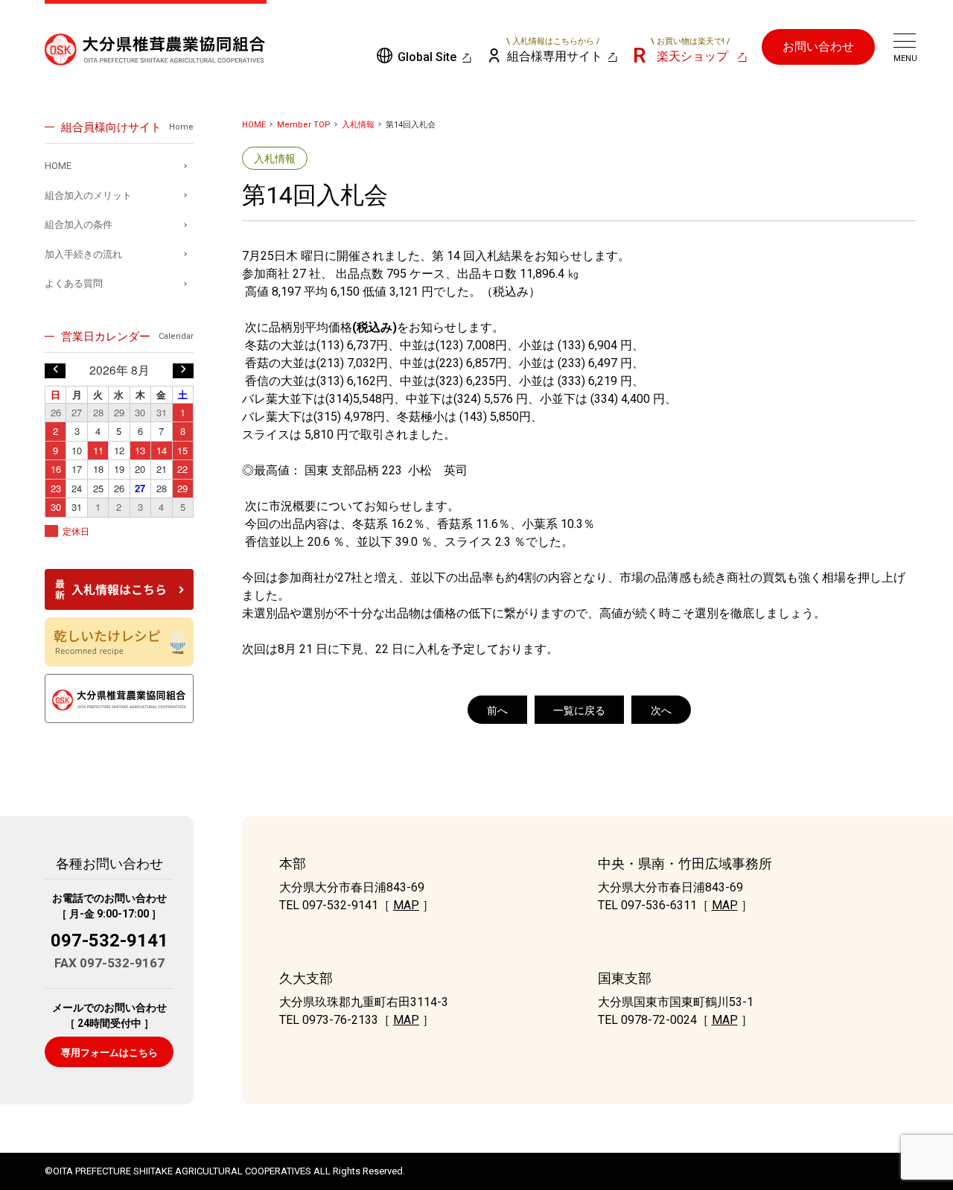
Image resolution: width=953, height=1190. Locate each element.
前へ (497, 710)
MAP (406, 905)
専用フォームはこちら (109, 1052)
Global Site (427, 57)
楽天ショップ (690, 50)
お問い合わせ (818, 46)
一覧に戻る (579, 710)
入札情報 (358, 125)
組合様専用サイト (554, 50)
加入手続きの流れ (83, 254)
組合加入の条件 (78, 224)
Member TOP (304, 125)
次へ (661, 710)
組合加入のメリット (88, 195)
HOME (254, 125)
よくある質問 (74, 283)
